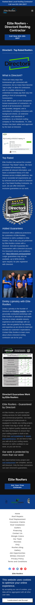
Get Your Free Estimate (17, 486)
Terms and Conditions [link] (17, 562)
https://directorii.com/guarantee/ (18, 254)
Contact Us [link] (17, 533)
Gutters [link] (17, 528)
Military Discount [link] (17, 556)
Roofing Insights (19, 311)
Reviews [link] (17, 542)
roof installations (17, 436)
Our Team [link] (17, 539)
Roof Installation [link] (17, 525)
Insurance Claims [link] (17, 522)
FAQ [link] (17, 545)
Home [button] (17, 514)
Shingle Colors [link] (17, 536)
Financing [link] (17, 531)
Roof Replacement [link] (17, 519)
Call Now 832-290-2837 (17, 37)
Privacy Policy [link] (17, 559)
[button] (32, 11)
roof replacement (8, 463)
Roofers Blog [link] (17, 547)
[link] (10, 11)
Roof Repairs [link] (17, 516)
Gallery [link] (17, 550)
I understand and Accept (17, 600)
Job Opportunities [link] (17, 553)
